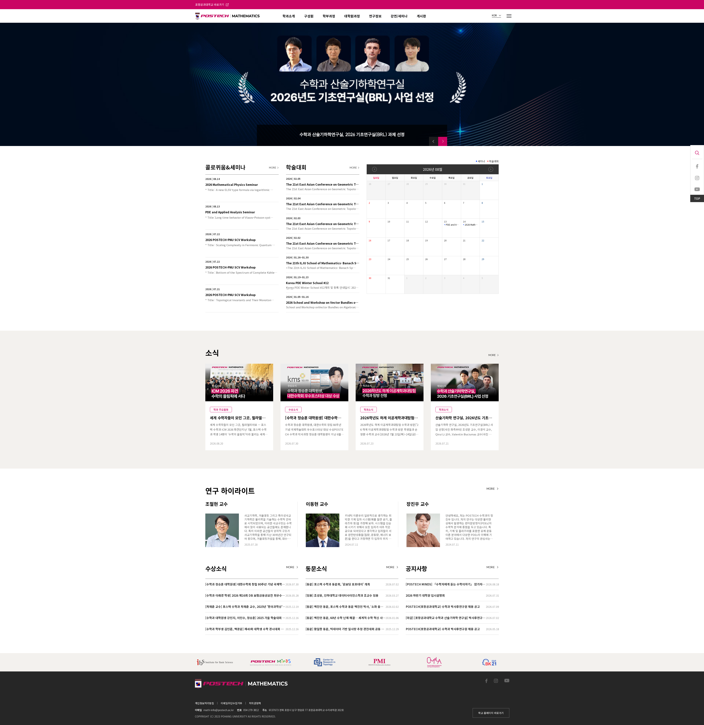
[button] (433, 141)
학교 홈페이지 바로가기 (491, 713)
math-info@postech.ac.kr (218, 710)
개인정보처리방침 (204, 703)
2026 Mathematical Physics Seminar (471, 225)
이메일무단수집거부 (231, 703)
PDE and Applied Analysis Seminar (452, 225)
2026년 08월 (432, 169)
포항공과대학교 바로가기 (210, 4)
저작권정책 (255, 703)
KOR (494, 15)
